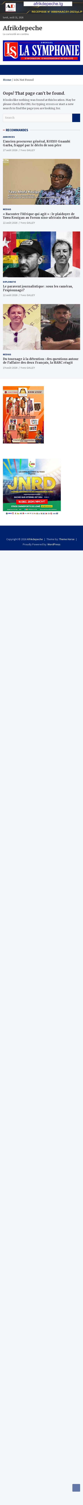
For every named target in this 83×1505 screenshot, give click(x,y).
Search (76, 118)
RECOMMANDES (17, 130)
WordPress (53, 544)
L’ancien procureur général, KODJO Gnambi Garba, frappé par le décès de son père (36, 143)
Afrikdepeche (22, 28)
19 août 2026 (10, 367)
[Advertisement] (41, 591)
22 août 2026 (10, 222)
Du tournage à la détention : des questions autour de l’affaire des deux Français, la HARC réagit (41, 361)
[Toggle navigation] (7, 70)
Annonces (9, 136)
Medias (7, 209)
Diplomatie (9, 281)
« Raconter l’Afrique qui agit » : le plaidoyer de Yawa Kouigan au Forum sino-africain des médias (41, 216)
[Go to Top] (76, 1488)
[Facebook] (41, 532)
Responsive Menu (76, 17)
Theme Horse (67, 539)
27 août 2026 (10, 150)
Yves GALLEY (27, 150)
